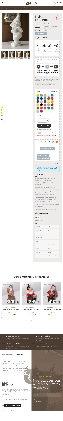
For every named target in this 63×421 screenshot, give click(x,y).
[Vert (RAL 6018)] (52, 108)
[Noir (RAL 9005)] (41, 105)
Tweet (55, 163)
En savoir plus (54, 91)
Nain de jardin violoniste (52, 309)
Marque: (37, 23)
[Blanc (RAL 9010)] (48, 95)
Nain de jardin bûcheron (10, 309)
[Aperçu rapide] (8, 301)
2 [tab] (31, 320)
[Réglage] (57, 3)
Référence (37, 30)
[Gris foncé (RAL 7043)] (45, 101)
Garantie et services (21, 361)
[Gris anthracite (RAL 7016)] (38, 101)
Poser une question (44, 158)
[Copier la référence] (48, 30)
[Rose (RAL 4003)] (45, 105)
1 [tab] (30, 320)
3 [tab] (33, 320)
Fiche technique (40, 33)
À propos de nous (20, 359)
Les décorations (54, 26)
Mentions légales (6, 361)
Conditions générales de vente (8, 364)
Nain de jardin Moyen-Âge (31, 309)
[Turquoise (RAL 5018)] (48, 108)
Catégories (46, 26)
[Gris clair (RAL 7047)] (41, 101)
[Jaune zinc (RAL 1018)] (38, 105)
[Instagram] (7, 411)
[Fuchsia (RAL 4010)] (52, 98)
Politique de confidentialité (5, 371)
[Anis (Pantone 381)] (38, 95)
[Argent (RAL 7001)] (41, 95)
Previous (3, 301)
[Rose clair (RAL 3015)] (48, 105)
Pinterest (57, 163)
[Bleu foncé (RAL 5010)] (38, 98)
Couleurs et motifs (21, 363)
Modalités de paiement (8, 368)
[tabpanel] (10, 300)
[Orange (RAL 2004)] (41, 108)
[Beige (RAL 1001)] (45, 95)
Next (59, 301)
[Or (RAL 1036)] (38, 108)
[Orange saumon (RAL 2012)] (45, 108)
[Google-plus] (12, 411)
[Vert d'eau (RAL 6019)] (38, 111)
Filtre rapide (55, 132)
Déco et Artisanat (48, 23)
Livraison (4, 359)
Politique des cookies (7, 375)
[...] (16, 391)
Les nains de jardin (48, 28)
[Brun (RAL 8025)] (48, 98)
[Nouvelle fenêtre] (12, 301)
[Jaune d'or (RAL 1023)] (52, 101)
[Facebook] (3, 411)
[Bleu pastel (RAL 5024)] (45, 98)
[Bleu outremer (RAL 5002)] (41, 98)
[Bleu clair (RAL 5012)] (52, 95)
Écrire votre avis (43, 155)
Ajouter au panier (45, 125)
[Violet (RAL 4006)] (41, 111)
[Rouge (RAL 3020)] (52, 105)
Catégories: (37, 27)
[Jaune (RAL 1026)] (48, 101)
